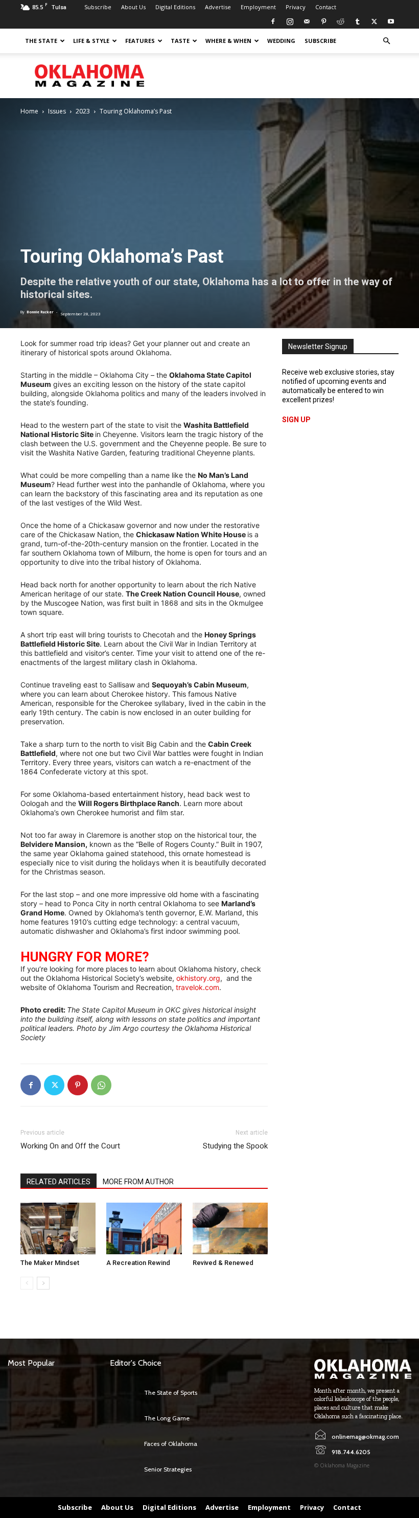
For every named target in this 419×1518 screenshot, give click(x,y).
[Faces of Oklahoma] (124, 1444)
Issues (57, 111)
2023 (83, 111)
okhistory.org (198, 978)
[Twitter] (374, 21)
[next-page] (43, 1283)
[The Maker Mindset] (58, 1228)
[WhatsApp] (101, 1085)
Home (29, 111)
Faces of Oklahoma (170, 1443)
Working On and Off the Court (70, 1146)
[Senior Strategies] (124, 1469)
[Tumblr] (357, 21)
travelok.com (197, 987)
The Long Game (167, 1418)
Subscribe (97, 7)
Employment (258, 7)
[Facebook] (273, 21)
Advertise (218, 7)
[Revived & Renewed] (230, 1228)
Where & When (228, 40)
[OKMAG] (362, 1368)
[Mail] (306, 21)
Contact (325, 7)
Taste (180, 40)
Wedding (281, 40)
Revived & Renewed (223, 1263)
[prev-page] (26, 1283)
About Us (133, 7)
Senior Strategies (168, 1469)
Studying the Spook (235, 1146)
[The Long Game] (124, 1418)
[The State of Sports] (124, 1393)
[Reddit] (340, 21)
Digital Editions (175, 7)
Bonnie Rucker (40, 312)
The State (41, 40)
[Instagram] (289, 21)
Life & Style (91, 40)
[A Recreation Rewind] (143, 1228)
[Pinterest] (323, 21)
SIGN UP (296, 420)
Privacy (296, 7)
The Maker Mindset (49, 1263)
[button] (386, 41)
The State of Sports (170, 1392)
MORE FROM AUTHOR (138, 1182)
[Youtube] (391, 21)
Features (140, 40)
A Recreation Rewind (138, 1263)
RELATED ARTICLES (58, 1182)
